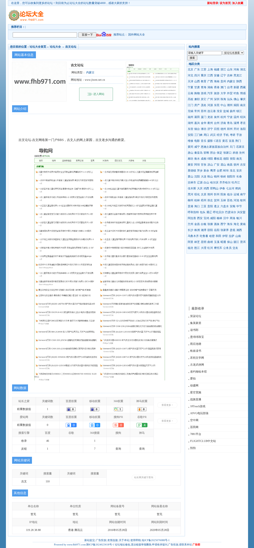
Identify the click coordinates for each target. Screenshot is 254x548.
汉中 (226, 218)
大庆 (200, 188)
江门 (190, 105)
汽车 (210, 93)
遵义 (216, 206)
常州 (197, 111)
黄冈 (190, 146)
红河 (210, 247)
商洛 (232, 218)
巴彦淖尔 (230, 212)
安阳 (190, 134)
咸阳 (213, 218)
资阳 (232, 158)
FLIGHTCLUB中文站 (203, 441)
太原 (203, 194)
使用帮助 (135, 540)
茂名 (203, 105)
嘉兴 (197, 123)
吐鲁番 (204, 236)
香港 (216, 87)
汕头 (230, 99)
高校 (190, 99)
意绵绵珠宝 (197, 336)
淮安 (219, 111)
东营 (190, 128)
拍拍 (193, 447)
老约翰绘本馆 (198, 371)
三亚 (203, 206)
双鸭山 (214, 188)
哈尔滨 (214, 182)
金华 (203, 123)
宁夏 (190, 87)
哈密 (212, 236)
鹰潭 (213, 170)
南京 (243, 105)
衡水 (197, 158)
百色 (230, 200)
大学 (223, 93)
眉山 (223, 164)
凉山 (210, 164)
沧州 (242, 152)
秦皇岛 (198, 152)
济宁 (210, 128)
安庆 (239, 170)
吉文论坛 (70, 46)
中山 (223, 105)
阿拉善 (192, 218)
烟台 (197, 128)
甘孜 (203, 164)
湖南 (210, 87)
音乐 (203, 140)
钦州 (243, 200)
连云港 (211, 111)
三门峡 (198, 134)
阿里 (190, 241)
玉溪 (216, 241)
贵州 (223, 81)
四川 (197, 75)
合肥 (219, 170)
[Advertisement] (150, 15)
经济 (219, 134)
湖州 (190, 123)
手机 (226, 134)
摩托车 (218, 247)
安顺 (232, 206)
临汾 (230, 194)
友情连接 (112, 540)
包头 (202, 212)
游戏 (203, 93)
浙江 (223, 69)
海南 (216, 81)
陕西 (239, 81)
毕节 (239, 206)
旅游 (216, 93)
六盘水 (224, 206)
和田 (218, 236)
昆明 (203, 241)
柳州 (190, 200)
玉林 (223, 200)
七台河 (230, 188)
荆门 (238, 140)
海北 (236, 224)
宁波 (230, 117)
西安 (200, 218)
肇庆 (243, 99)
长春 (239, 176)
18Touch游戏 (197, 406)
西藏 (243, 87)
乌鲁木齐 (193, 236)
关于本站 (124, 540)
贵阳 (210, 206)
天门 (232, 146)
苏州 (203, 111)
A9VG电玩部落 (199, 413)
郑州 (230, 128)
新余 (206, 170)
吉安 (243, 164)
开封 (236, 128)
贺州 (216, 200)
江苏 (203, 69)
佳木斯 (192, 188)
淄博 (236, 123)
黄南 (243, 224)
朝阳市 (231, 176)
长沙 (190, 230)
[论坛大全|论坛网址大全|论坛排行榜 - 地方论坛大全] (26, 12)
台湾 (230, 87)
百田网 (194, 427)
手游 (239, 134)
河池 (236, 200)
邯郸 (206, 152)
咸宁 (197, 146)
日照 (216, 128)
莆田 (197, 117)
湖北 (243, 69)
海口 (197, 206)
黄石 (225, 140)
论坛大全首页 (38, 46)
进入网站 (98, 94)
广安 (216, 164)
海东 (230, 224)
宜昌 (231, 140)
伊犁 (225, 236)
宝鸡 (206, 218)
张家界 (224, 230)
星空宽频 (195, 392)
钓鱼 (236, 93)
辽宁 (223, 75)
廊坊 (190, 158)
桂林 (197, 200)
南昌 (230, 164)
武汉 (213, 134)
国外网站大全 (136, 34)
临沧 (190, 247)
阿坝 (197, 164)
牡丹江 (236, 182)
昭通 (223, 241)
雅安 (190, 164)
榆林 (219, 218)
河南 (236, 69)
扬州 (232, 111)
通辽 (209, 212)
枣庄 (243, 123)
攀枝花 (218, 158)
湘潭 (203, 230)
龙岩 (210, 117)
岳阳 (216, 230)
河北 (190, 75)
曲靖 (210, 241)
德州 (223, 128)
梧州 (203, 200)
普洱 (243, 241)
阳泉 (223, 194)
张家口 (227, 152)
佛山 (236, 99)
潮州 (230, 105)
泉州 (216, 117)
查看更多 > (167, 405)
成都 (203, 158)
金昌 (197, 224)
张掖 (210, 224)
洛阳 (243, 128)
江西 (210, 75)
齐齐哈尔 (225, 182)
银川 (239, 218)
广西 (210, 81)
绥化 (197, 194)
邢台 (213, 152)
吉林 (230, 75)
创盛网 (194, 385)
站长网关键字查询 (143, 477)
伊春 (222, 188)
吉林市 (192, 182)
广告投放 (101, 540)
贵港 (190, 206)
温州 (236, 117)
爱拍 (193, 378)
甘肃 (197, 87)
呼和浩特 (193, 212)
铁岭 (223, 176)
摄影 (210, 140)
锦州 (216, 176)
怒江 (197, 247)
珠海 (223, 99)
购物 (197, 93)
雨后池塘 (195, 343)
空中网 (194, 420)
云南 (190, 93)
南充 (239, 158)
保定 (219, 152)
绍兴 (243, 117)
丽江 (236, 241)
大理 (203, 247)
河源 (210, 105)
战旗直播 (195, 399)
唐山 (190, 152)
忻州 (216, 194)
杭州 (223, 117)
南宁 (243, 194)
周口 (206, 134)
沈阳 (197, 176)
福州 (190, 117)
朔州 (210, 194)
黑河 (190, 194)
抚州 (236, 164)
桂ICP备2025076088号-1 (156, 540)
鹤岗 (238, 188)
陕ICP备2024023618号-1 (100, 544)
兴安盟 (241, 212)
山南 (238, 236)
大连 (203, 176)
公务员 (227, 247)
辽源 (200, 182)
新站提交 (89, 540)
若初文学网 (197, 357)
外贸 (230, 93)
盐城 (226, 111)
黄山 (190, 176)
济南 (223, 123)
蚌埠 (226, 170)
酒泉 (216, 224)
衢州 (210, 123)
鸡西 (206, 188)
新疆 (236, 87)
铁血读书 (195, 350)
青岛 (230, 123)
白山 (206, 182)
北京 (190, 69)
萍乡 (200, 170)
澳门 (223, 87)
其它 (203, 99)
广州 (210, 99)
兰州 (190, 224)
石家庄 (240, 146)
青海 (203, 87)
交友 (235, 247)
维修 (190, 140)
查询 (118, 448)
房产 (197, 105)
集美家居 (195, 323)
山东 (230, 69)
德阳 (226, 158)
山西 (197, 81)
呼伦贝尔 (218, 212)
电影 (197, 140)
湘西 (239, 230)
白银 (203, 224)
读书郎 (194, 330)
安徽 (216, 75)
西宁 (223, 224)
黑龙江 (238, 75)
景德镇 (192, 170)
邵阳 (210, 230)
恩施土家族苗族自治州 (215, 146)
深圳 (216, 99)
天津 (190, 81)
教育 (203, 81)
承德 (235, 152)
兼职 (197, 99)
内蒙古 (231, 81)
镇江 (239, 111)
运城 (236, 194)
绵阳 (210, 158)
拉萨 (231, 236)
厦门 (203, 117)
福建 (216, 69)
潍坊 (203, 128)
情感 (243, 93)
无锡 (190, 111)
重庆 (203, 75)
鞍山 (210, 176)
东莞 (216, 105)
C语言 (217, 140)
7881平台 (195, 434)
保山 (230, 241)
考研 (232, 134)
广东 (197, 69)
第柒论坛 (195, 316)
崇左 (210, 200)
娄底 (232, 230)
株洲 (197, 230)
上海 (210, 69)
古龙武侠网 (197, 364)
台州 (216, 123)
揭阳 (236, 105)
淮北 (232, 170)
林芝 (197, 241)
